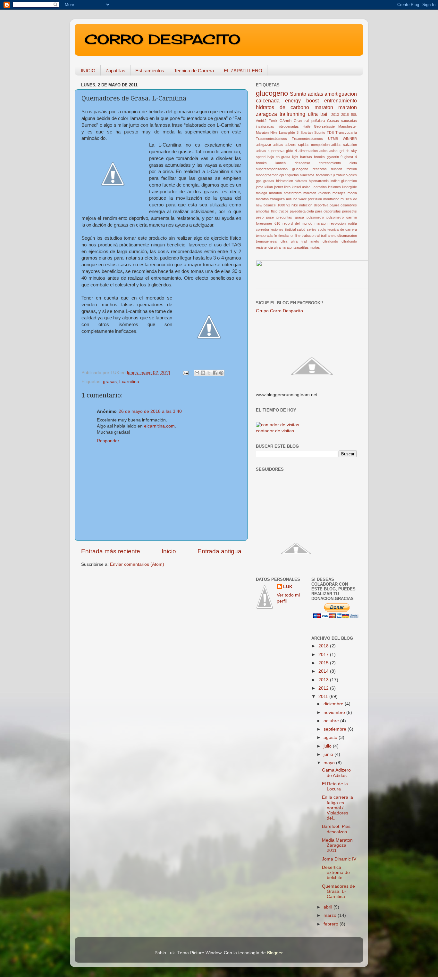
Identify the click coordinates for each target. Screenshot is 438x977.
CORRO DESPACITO (162, 39)
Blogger (274, 952)
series (311, 229)
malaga (261, 193)
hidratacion (284, 181)
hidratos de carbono (282, 107)
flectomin (323, 175)
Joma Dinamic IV (339, 859)
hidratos (301, 181)
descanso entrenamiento (318, 163)
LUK (287, 586)
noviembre (335, 712)
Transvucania (346, 132)
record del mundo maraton (304, 223)
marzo (331, 915)
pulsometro (315, 217)
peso (260, 217)
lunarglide (349, 187)
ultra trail (318, 114)
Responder (108, 440)
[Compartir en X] (209, 373)
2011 (323, 696)
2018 (345, 114)
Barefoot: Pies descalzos (336, 829)
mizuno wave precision (304, 199)
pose (270, 217)
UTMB (333, 138)
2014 (324, 671)
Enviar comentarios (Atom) (137, 564)
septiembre (336, 729)
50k (354, 114)
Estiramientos (149, 70)
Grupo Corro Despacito (279, 310)
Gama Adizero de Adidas (336, 773)
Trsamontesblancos (307, 138)
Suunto (319, 132)
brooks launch (271, 163)
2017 (324, 654)
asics (323, 151)
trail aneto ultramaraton (339, 235)
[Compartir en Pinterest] (221, 373)
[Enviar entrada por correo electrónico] (185, 372)
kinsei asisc (301, 187)
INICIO (88, 70)
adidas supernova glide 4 (276, 151)
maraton (324, 107)
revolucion (338, 223)
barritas (306, 157)
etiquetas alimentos (300, 175)
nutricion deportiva (313, 205)
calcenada (268, 100)
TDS (330, 132)
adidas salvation (344, 145)
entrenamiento (340, 100)
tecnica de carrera (342, 229)
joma (259, 187)
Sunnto (298, 94)
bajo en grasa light (282, 157)
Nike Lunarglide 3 (284, 132)
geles (353, 175)
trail (317, 235)
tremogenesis (266, 241)
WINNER (350, 138)
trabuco (308, 235)
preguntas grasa (290, 217)
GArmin (285, 121)
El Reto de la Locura (335, 786)
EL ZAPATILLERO (243, 70)
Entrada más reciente (110, 551)
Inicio (169, 551)
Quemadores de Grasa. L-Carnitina (338, 891)
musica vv (349, 199)
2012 (324, 688)
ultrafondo (330, 241)
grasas (110, 381)
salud (301, 229)
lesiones (334, 187)
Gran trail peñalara (309, 121)
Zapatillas (115, 70)
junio (329, 754)
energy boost (302, 100)
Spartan (306, 132)
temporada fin (266, 235)
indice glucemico (344, 181)
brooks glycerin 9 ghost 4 (335, 157)
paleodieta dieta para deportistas (315, 211)
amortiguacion (340, 94)
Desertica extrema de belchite (336, 872)
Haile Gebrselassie (319, 126)
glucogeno (272, 93)
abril (328, 907)
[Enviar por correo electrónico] (197, 373)
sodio (322, 229)
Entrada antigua (219, 551)
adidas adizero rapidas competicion (301, 145)
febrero (332, 924)
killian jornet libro (278, 187)
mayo (330, 762)
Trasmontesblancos (271, 138)
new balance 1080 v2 (273, 205)
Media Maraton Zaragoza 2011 (337, 845)
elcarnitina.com (159, 426)
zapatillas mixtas (307, 247)
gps (259, 181)
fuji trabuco (339, 175)
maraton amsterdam (285, 193)
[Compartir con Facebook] (215, 373)
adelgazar (263, 145)
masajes (339, 193)
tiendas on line (289, 235)
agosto (331, 737)
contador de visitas (275, 430)
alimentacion (308, 151)
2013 (335, 114)
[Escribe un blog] (203, 373)
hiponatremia (319, 181)
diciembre (334, 703)
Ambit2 (261, 121)
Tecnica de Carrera (194, 70)
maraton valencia (317, 193)
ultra (284, 241)
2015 (324, 663)
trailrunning (292, 114)
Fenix (273, 121)
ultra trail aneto (305, 241)
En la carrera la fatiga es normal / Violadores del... (337, 808)
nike (294, 205)
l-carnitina (129, 381)
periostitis (349, 211)
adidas (315, 94)
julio (328, 746)
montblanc (331, 199)
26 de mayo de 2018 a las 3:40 (150, 411)
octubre (332, 720)
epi (281, 175)
